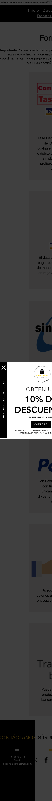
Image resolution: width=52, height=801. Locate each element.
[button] (4, 368)
